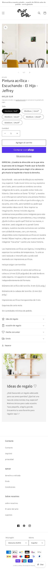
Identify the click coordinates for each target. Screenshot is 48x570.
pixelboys (20, 565)
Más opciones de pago (24, 156)
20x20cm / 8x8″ (11, 111)
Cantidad (5, 128)
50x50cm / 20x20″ (33, 117)
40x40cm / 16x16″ (12, 117)
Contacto (9, 447)
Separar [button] (8, 345)
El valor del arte (11, 509)
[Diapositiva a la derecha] (30, 72)
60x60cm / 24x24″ (12, 122)
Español (34, 543)
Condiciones (10, 487)
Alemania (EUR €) (14, 543)
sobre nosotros (11, 503)
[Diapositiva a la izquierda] (18, 72)
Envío (7, 481)
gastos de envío (20, 100)
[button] (3, 13)
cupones (8, 515)
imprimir (8, 453)
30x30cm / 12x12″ (31, 111)
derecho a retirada (12, 475)
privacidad (9, 459)
